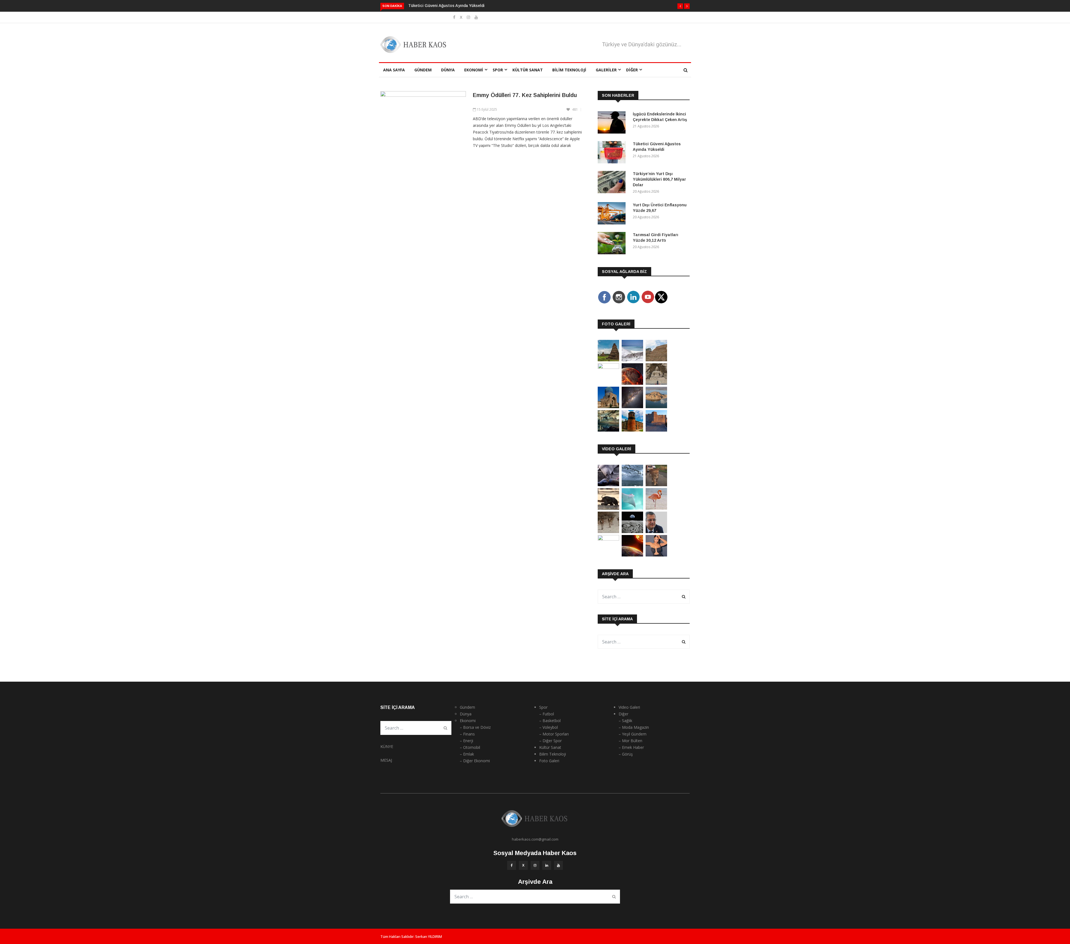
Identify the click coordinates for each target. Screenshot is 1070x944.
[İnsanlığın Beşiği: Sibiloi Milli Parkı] (656, 406)
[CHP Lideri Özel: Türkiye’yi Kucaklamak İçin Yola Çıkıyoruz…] (656, 531)
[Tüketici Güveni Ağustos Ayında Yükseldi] (613, 153)
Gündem (423, 69)
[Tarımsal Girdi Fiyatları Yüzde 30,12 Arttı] (613, 244)
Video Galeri (629, 707)
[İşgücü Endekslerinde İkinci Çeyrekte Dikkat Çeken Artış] (613, 123)
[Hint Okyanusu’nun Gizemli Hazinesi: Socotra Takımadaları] (632, 359)
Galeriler (606, 69)
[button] (680, 6)
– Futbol (546, 714)
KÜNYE (386, 746)
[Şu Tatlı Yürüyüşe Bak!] (608, 531)
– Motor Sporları (554, 734)
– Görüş (626, 754)
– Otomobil (470, 747)
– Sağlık (625, 720)
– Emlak (467, 754)
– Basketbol (550, 720)
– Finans (467, 734)
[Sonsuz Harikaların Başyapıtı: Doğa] (632, 484)
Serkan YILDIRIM (428, 936)
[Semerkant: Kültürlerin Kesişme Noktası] (608, 406)
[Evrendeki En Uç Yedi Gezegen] (632, 383)
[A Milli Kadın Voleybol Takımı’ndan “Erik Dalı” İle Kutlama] (608, 539)
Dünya (448, 69)
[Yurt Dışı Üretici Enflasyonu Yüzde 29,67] (613, 214)
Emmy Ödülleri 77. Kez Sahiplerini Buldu (525, 95)
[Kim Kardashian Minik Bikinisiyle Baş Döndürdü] (656, 555)
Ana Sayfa (394, 69)
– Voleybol (548, 727)
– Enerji (466, 740)
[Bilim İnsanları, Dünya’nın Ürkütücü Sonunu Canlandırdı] (632, 555)
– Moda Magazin (634, 727)
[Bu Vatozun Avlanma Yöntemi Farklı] (632, 508)
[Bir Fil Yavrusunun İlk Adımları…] (608, 508)
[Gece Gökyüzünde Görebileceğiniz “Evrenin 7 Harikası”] (632, 406)
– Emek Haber (631, 747)
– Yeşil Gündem (632, 734)
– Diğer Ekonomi (475, 760)
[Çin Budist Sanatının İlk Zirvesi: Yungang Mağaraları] (656, 383)
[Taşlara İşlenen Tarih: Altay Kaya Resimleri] (608, 367)
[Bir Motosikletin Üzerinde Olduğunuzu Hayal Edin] (656, 484)
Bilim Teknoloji (569, 69)
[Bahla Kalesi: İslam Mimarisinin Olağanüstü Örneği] (656, 430)
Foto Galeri (549, 760)
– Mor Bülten (630, 740)
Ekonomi (473, 69)
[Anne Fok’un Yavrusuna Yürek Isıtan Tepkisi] (608, 484)
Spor (498, 69)
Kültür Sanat (527, 69)
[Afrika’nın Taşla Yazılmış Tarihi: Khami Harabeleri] (656, 359)
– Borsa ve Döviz (475, 727)
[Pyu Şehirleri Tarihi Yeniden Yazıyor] (608, 359)
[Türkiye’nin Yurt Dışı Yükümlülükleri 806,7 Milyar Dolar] (613, 183)
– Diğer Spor (550, 740)
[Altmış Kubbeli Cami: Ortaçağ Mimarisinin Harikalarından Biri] (632, 430)
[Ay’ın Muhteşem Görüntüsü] (632, 531)
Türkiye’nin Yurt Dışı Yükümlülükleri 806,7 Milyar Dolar (659, 179)
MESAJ (386, 760)
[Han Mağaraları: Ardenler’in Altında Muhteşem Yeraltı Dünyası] (608, 430)
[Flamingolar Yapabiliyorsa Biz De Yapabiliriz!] (656, 508)
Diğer (632, 69)
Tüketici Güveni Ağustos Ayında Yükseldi (446, 5)
